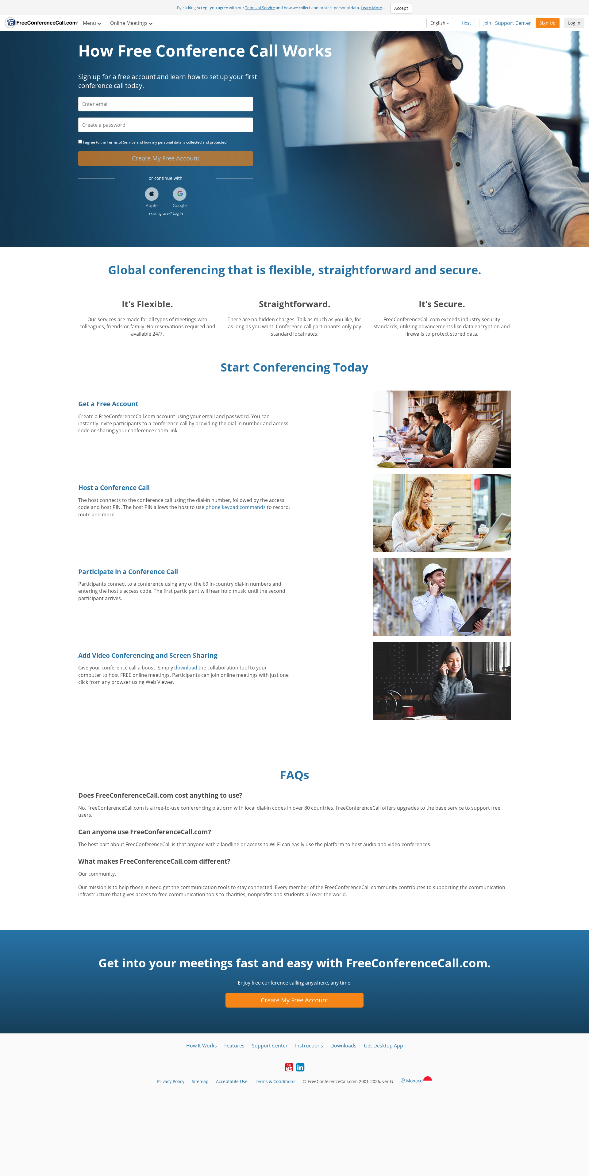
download (185, 667)
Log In (574, 23)
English (438, 23)
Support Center (513, 23)
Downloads (343, 1045)
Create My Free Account (165, 158)
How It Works (201, 1045)
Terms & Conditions (275, 1081)
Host (466, 23)
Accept (401, 8)
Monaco (414, 1081)
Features (234, 1045)
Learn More (371, 7)
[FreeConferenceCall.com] (41, 23)
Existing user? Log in (165, 213)
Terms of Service (260, 7)
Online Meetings (129, 23)
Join (487, 23)
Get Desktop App (383, 1045)
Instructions (309, 1045)
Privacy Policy (170, 1081)
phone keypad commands (236, 507)
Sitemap (200, 1081)
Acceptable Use (232, 1081)
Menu (90, 23)
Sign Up (548, 23)
